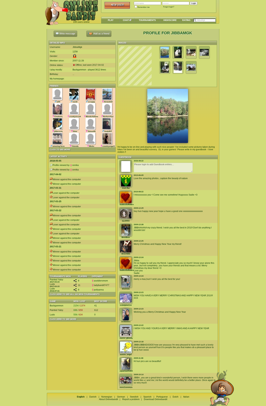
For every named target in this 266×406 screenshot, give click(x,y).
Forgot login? (168, 7)
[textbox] (204, 20)
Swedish (134, 397)
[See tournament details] (75, 281)
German (121, 397)
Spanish (147, 397)
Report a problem (131, 399)
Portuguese (162, 397)
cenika (75, 165)
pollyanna (99, 289)
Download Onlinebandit (155, 399)
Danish (92, 397)
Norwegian (106, 397)
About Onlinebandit (108, 399)
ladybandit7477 (101, 285)
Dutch (175, 397)
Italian (186, 397)
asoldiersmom (101, 280)
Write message (67, 33)
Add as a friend (101, 33)
